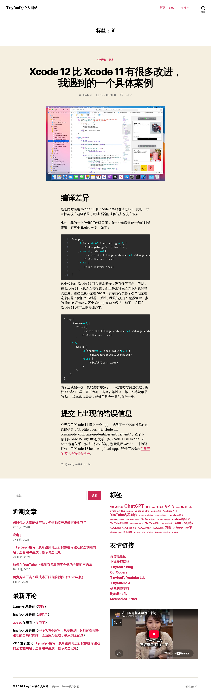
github (159, 506)
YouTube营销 (115, 528)
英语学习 (150, 532)
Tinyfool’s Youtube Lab (127, 578)
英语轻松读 (118, 556)
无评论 (128, 95)
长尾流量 (166, 532)
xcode (87, 464)
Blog (171, 7)
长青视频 (175, 532)
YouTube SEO (142, 511)
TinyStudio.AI (120, 583)
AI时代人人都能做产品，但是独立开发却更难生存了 (50, 522)
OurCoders (119, 572)
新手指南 (127, 532)
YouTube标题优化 (136, 523)
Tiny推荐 (183, 7)
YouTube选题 (158, 528)
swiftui (78, 464)
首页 (162, 7)
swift (70, 464)
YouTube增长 (177, 515)
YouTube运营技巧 (144, 528)
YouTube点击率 (166, 523)
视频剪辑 (158, 532)
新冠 (120, 532)
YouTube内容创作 (123, 515)
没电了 (17, 535)
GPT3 (169, 506)
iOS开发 (101, 59)
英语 (143, 532)
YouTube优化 (156, 511)
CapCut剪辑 (116, 506)
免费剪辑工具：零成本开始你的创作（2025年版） (49, 577)
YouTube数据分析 (181, 519)
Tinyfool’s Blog (121, 567)
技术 (111, 59)
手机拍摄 (113, 532)
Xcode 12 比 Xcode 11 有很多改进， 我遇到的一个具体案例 (105, 77)
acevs (17, 622)
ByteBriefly (118, 594)
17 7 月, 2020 (108, 95)
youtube (129, 511)
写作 (188, 527)
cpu (148, 506)
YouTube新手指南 (119, 523)
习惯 (168, 527)
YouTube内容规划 (161, 515)
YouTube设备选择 (129, 528)
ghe (153, 507)
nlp (190, 507)
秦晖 (41, 606)
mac (177, 507)
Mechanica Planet (123, 599)
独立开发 (137, 532)
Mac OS (184, 507)
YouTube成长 (148, 519)
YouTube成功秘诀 (132, 520)
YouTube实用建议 (117, 520)
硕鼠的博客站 (119, 588)
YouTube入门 (170, 511)
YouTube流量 (152, 523)
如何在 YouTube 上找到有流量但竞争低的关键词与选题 (52, 565)
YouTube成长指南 (163, 520)
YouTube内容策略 (146, 515)
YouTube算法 (183, 523)
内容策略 (178, 527)
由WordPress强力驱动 (65, 686)
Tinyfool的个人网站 (22, 8)
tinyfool (87, 95)
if (65, 464)
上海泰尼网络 (119, 562)
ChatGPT (134, 506)
